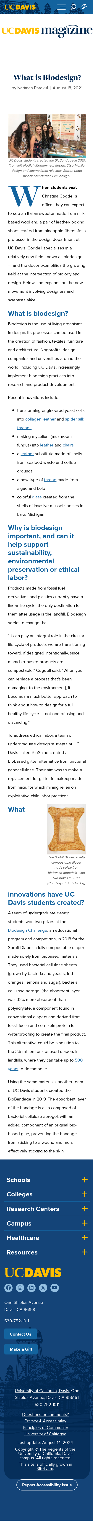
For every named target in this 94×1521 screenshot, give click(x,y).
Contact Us (20, 1334)
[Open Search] (73, 7)
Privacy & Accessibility (45, 1421)
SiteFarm (45, 1468)
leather (46, 445)
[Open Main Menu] (61, 7)
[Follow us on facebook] (8, 1288)
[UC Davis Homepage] (20, 7)
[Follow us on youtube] (54, 1288)
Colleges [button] (20, 1194)
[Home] (32, 1272)
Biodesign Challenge (27, 930)
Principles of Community (45, 1427)
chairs (68, 445)
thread (50, 479)
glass (37, 497)
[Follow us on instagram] (20, 1288)
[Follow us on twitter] (43, 1288)
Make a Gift (21, 1349)
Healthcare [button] (23, 1237)
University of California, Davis (42, 1390)
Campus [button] (19, 1223)
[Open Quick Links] (84, 7)
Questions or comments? (45, 1414)
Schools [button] (18, 1180)
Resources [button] (22, 1252)
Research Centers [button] (33, 1208)
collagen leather (40, 419)
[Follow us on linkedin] (31, 1288)
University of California (45, 1434)
